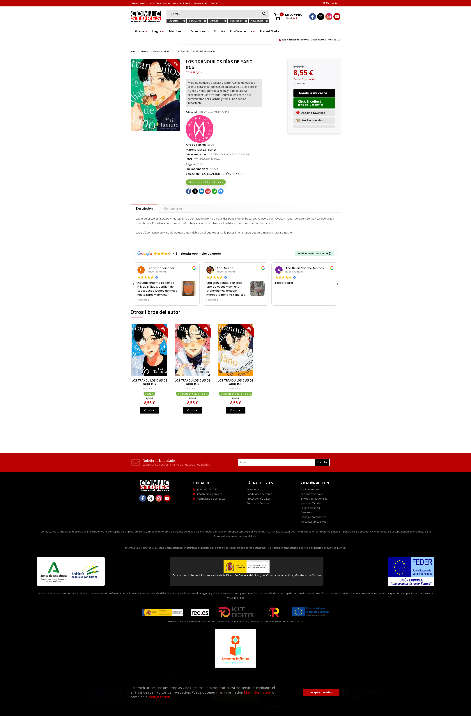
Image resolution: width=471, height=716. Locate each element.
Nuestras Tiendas (160, 3)
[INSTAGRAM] (328, 16)
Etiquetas (173, 20)
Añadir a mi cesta (313, 93)
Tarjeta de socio (182, 3)
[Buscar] (264, 14)
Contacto (215, 3)
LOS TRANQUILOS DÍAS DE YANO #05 (235, 382)
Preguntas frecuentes (313, 521)
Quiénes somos (139, 3)
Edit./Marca (195, 20)
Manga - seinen (161, 51)
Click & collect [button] (310, 102)
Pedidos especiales (311, 494)
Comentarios (173, 208)
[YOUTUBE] (336, 16)
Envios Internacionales (313, 498)
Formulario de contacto (211, 498)
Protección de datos (259, 498)
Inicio (133, 51)
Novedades (257, 20)
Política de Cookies (258, 503)
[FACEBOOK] (312, 16)
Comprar (149, 410)
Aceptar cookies (321, 692)
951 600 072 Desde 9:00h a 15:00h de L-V (311, 39)
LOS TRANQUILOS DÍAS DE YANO (222, 174)
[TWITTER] (320, 16)
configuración (159, 697)
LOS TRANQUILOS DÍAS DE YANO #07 (192, 382)
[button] (337, 284)
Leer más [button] (143, 300)
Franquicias (200, 3)
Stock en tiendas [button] (312, 120)
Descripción (144, 208)
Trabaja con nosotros (313, 517)
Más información (257, 692)
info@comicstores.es (209, 494)
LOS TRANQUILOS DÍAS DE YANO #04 (149, 382)
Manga (144, 51)
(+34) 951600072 (207, 489)
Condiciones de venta (259, 494)
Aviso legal (253, 489)
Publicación (236, 20)
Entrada (214, 20)
